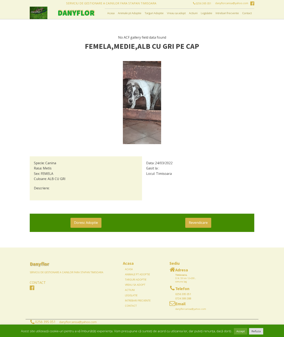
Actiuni (193, 13)
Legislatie (206, 13)
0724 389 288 (183, 298)
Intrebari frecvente (227, 13)
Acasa (111, 13)
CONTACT (38, 282)
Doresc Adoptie (86, 222)
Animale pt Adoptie (129, 13)
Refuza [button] (256, 331)
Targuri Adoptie (154, 13)
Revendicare (198, 222)
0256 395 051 (183, 294)
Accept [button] (240, 331)
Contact (247, 13)
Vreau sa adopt (176, 13)
